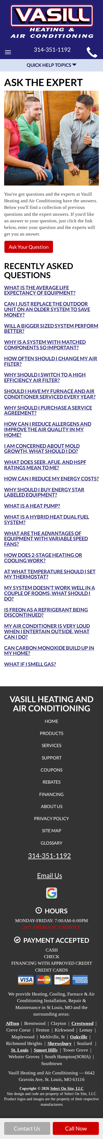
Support (52, 757)
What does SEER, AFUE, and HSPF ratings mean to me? (45, 465)
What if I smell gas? (30, 664)
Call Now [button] (76, 1128)
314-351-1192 (49, 855)
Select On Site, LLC (66, 1089)
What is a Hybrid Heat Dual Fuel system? (46, 519)
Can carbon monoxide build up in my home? (49, 650)
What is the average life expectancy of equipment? (40, 290)
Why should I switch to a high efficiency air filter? (45, 377)
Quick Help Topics (49, 65)
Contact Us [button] (27, 1128)
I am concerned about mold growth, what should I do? (42, 448)
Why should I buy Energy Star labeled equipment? (44, 492)
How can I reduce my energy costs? (51, 478)
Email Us (49, 875)
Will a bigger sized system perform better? (51, 328)
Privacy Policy (51, 818)
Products (51, 733)
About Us (51, 806)
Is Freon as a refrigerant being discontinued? (46, 612)
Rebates (51, 781)
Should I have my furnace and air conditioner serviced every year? (50, 394)
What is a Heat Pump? (32, 506)
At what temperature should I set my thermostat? (50, 574)
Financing (51, 794)
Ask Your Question (29, 247)
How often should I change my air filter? (50, 361)
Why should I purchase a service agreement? (48, 410)
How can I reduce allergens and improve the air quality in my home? (47, 429)
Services (51, 745)
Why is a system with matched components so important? (45, 344)
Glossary (51, 842)
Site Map (51, 830)
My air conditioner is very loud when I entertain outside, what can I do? (47, 631)
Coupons (51, 769)
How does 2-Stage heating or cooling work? (43, 557)
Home (51, 721)
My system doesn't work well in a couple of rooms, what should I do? (49, 593)
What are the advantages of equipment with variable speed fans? (46, 538)
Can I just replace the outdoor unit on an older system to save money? (47, 309)
